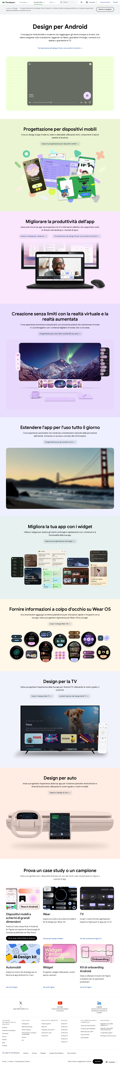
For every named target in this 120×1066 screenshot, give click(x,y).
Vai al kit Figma (11, 987)
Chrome (34, 1053)
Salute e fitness (26, 1030)
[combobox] (69, 2)
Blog (3, 1042)
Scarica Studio (85, 1034)
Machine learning (27, 1027)
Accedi (115, 2)
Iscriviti (98, 1061)
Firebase (43, 1053)
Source (4, 1036)
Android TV (45, 1036)
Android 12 (64, 1039)
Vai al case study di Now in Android (21, 938)
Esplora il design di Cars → (60, 793)
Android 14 (64, 1033)
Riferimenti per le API (87, 1031)
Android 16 (64, 1027)
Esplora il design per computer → (33, 236)
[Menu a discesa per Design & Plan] (45, 2)
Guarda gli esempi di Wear (53, 939)
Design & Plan (38, 2)
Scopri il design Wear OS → (60, 624)
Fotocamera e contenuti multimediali (29, 1033)
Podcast (4, 1045)
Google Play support (106, 1033)
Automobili (13, 967)
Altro (51, 2)
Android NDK (84, 1037)
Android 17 (64, 1024)
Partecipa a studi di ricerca (108, 1036)
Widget (48, 967)
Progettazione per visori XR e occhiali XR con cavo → (60, 334)
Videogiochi (25, 1024)
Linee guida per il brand (22, 1061)
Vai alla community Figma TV (91, 939)
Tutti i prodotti (71, 1053)
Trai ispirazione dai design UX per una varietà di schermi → (60, 48)
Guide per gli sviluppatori (88, 1028)
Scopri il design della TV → (42, 696)
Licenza (10, 1061)
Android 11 (64, 1042)
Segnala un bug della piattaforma (106, 1024)
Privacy (24, 1037)
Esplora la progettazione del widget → (60, 541)
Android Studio (105, 2)
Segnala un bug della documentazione (106, 1029)
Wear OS (44, 1027)
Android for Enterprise (8, 1030)
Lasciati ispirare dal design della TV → (74, 696)
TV (82, 914)
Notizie (4, 1039)
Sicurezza (5, 1033)
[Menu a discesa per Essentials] (29, 2)
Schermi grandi (46, 1024)
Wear (46, 914)
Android (4, 1027)
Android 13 (64, 1036)
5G (23, 1040)
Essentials (23, 2)
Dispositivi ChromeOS (48, 1030)
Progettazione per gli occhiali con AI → (60, 442)
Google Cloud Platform (56, 1053)
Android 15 (64, 1030)
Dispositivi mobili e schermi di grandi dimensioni (18, 918)
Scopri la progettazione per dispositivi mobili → (60, 144)
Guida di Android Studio (88, 1025)
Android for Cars (46, 1033)
